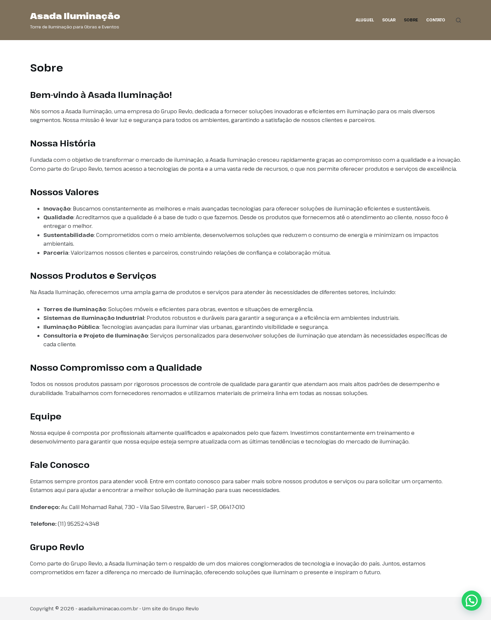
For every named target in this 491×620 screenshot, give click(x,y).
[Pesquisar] (458, 20)
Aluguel (365, 19)
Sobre (411, 19)
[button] (472, 601)
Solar (388, 19)
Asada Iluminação (75, 15)
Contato (435, 19)
